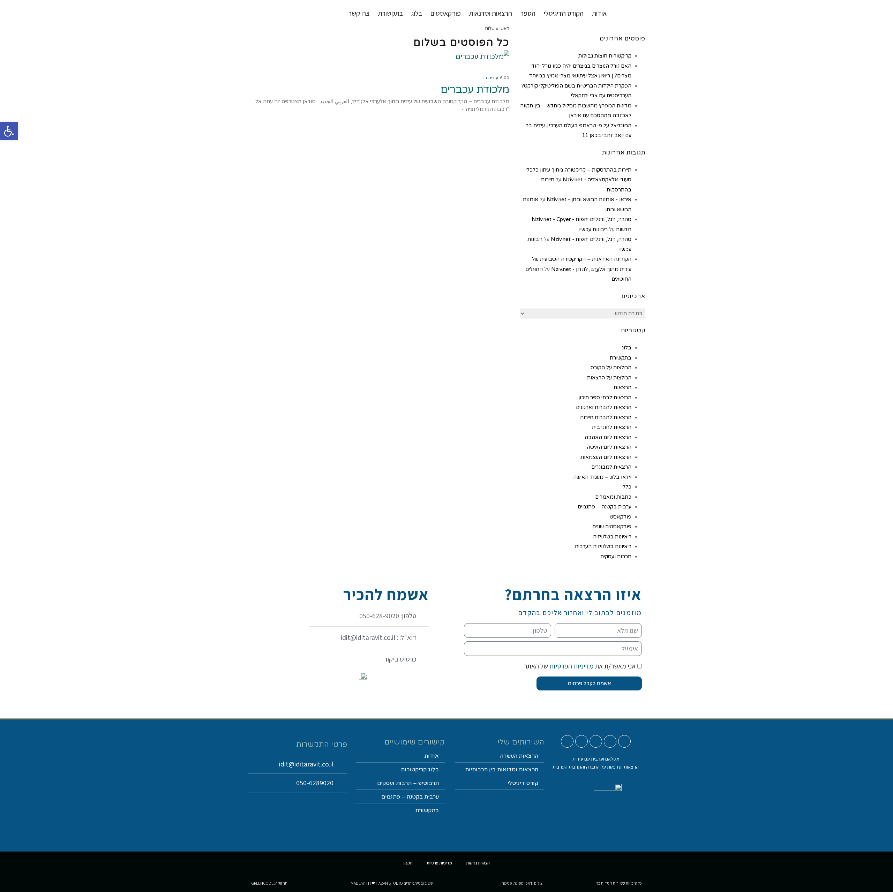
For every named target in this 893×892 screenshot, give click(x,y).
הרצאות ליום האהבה (608, 437)
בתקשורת (620, 358)
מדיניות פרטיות (439, 862)
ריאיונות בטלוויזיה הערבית (603, 546)
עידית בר (490, 77)
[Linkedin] (581, 741)
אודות (599, 13)
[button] (9, 131)
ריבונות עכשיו (593, 229)
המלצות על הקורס (611, 367)
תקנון (408, 862)
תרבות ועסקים (615, 556)
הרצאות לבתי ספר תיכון (604, 397)
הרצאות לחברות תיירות (605, 417)
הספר (527, 13)
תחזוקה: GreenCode (269, 883)
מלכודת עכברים (475, 89)
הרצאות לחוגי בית (611, 427)
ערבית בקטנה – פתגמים (604, 507)
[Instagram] (610, 741)
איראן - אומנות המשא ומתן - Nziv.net (589, 199)
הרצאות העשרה (519, 756)
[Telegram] (567, 741)
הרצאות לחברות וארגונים (603, 407)
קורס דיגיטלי (523, 783)
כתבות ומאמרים (613, 497)
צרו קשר (359, 13)
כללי (626, 487)
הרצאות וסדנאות (490, 13)
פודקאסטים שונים (611, 526)
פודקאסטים (445, 13)
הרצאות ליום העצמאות (605, 457)
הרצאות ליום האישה (609, 447)
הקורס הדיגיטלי (564, 13)
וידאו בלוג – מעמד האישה (602, 477)
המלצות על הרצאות (609, 378)
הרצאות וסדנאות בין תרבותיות (501, 769)
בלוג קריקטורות (420, 769)
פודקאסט (620, 517)
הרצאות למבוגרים (611, 467)
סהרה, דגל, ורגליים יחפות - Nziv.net (591, 239)
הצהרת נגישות (478, 862)
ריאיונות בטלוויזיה (612, 537)
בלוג (626, 348)
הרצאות (622, 387)
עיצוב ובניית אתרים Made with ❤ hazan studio (392, 883)
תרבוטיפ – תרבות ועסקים (408, 783)
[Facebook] (596, 741)
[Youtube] (624, 741)
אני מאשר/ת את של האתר (580, 666)
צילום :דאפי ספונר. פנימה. (521, 883)
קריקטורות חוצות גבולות (604, 56)
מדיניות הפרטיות (570, 666)
